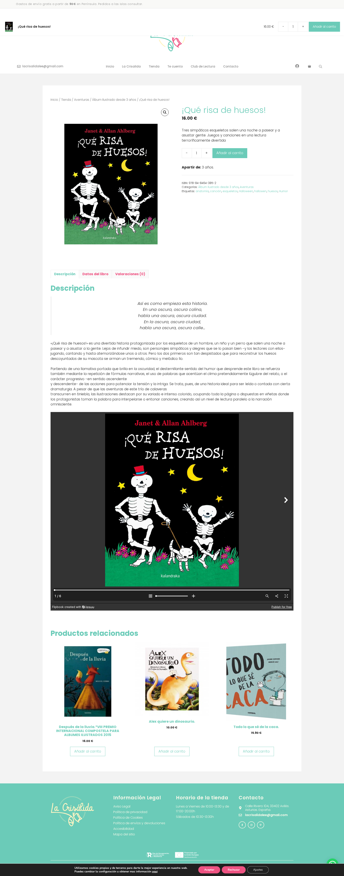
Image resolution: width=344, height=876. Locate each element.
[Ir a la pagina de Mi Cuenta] (297, 66)
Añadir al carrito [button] (87, 751)
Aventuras (81, 100)
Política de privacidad (130, 812)
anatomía (202, 191)
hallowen (260, 191)
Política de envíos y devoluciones (139, 823)
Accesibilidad (123, 828)
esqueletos (230, 191)
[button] (165, 112)
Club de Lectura (203, 66)
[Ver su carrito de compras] (309, 66)
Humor (283, 191)
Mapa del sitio (124, 834)
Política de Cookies (128, 817)
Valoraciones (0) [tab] (130, 274)
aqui (155, 871)
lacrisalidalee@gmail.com (42, 66)
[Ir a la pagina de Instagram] (242, 825)
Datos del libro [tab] (95, 274)
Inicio (110, 66)
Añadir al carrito (229, 153)
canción (215, 191)
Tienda (154, 66)
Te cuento (175, 66)
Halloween (246, 191)
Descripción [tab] (64, 274)
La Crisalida (131, 66)
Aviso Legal (121, 806)
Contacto (230, 66)
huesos (273, 191)
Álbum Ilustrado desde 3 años (114, 100)
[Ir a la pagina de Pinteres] (260, 825)
